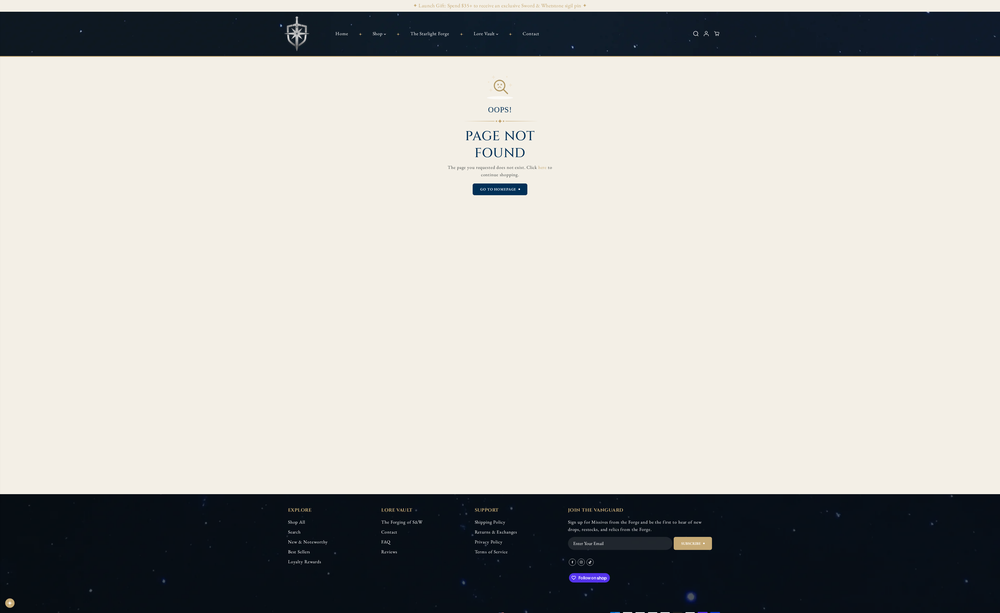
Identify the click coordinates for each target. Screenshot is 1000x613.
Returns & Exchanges (496, 532)
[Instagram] (581, 562)
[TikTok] (590, 562)
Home (341, 33)
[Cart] (716, 33)
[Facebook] (572, 562)
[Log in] (706, 33)
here (542, 167)
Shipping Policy (490, 522)
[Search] (696, 33)
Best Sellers (299, 552)
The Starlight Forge (429, 33)
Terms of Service (491, 552)
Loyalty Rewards (304, 562)
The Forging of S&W (402, 522)
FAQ (385, 542)
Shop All (296, 522)
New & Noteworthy (308, 542)
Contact (531, 33)
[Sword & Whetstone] (297, 33)
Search (294, 532)
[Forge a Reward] (10, 603)
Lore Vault (485, 33)
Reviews (389, 552)
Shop (378, 33)
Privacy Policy (489, 542)
